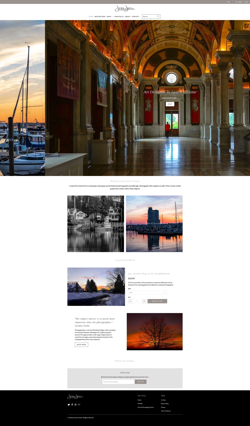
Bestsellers (100, 16)
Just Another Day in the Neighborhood (149, 273)
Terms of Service (166, 411)
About (128, 16)
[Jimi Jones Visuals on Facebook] (72, 404)
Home (91, 16)
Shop (109, 16)
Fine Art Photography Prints (146, 407)
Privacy (163, 407)
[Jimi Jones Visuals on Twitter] (68, 404)
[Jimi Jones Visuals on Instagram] (75, 404)
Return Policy (165, 403)
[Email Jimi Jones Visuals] (79, 404)
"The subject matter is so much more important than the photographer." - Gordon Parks (95, 322)
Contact (135, 16)
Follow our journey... (125, 361)
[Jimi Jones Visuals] (125, 8)
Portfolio (119, 16)
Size (129, 288)
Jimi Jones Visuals (77, 417)
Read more (81, 345)
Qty (129, 297)
